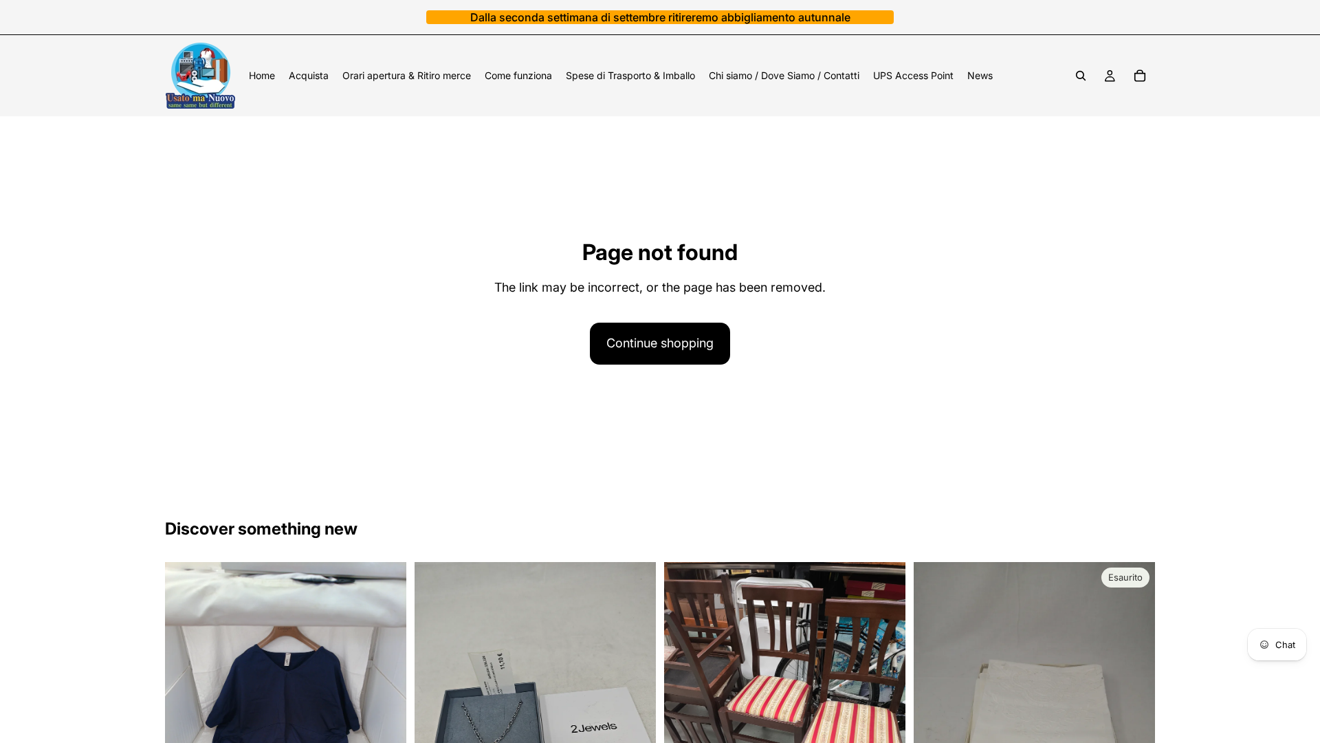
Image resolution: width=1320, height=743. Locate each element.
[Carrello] (1140, 76)
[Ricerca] (1081, 76)
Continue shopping (660, 343)
